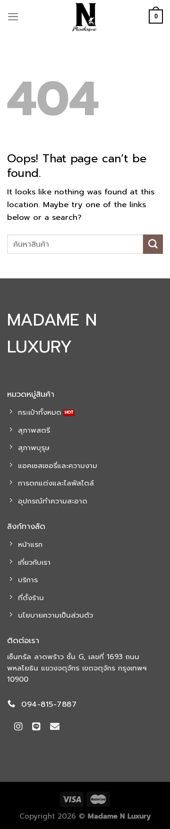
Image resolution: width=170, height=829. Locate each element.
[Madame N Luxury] (85, 16)
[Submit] (153, 244)
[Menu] (13, 17)
